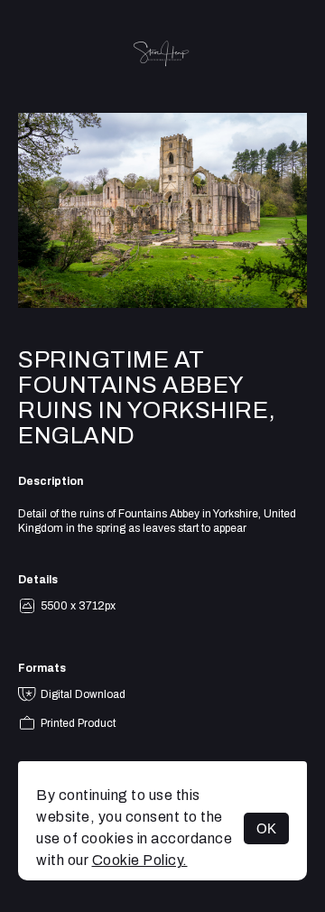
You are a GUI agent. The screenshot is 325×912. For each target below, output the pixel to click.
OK (266, 828)
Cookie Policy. (140, 860)
